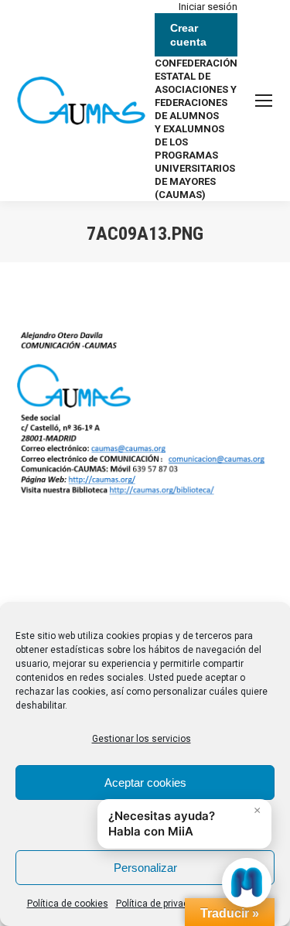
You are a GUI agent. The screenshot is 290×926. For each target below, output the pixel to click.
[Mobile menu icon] (264, 100)
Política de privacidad (161, 903)
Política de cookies (67, 903)
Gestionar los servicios (141, 738)
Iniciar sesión (208, 6)
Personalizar (145, 867)
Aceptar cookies (145, 782)
